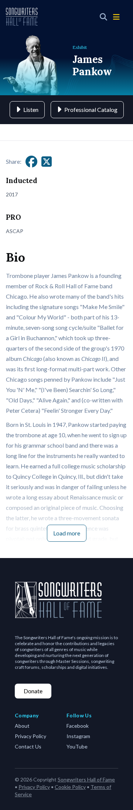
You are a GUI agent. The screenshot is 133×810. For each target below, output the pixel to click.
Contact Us (28, 746)
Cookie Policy (70, 787)
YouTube (77, 746)
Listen (30, 109)
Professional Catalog (90, 109)
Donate (33, 690)
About (22, 726)
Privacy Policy (30, 736)
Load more (66, 533)
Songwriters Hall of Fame (86, 779)
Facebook (77, 726)
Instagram (78, 736)
